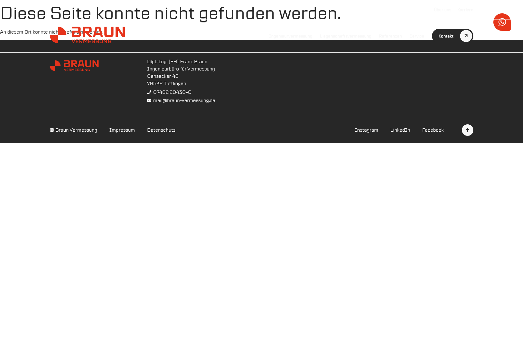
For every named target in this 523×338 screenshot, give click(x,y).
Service (417, 36)
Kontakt (446, 36)
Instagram (366, 129)
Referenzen (390, 36)
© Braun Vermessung (73, 129)
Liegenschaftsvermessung (345, 36)
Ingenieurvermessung (290, 36)
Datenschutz (161, 129)
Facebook (433, 129)
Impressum (122, 129)
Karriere (465, 10)
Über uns (442, 10)
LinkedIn (400, 129)
